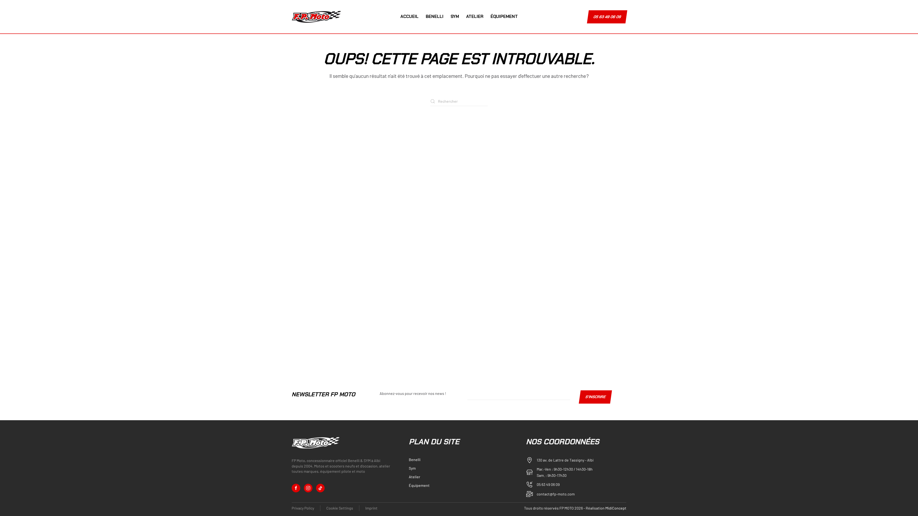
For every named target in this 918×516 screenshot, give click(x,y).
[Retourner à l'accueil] (317, 17)
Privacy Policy (303, 508)
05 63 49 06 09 (607, 16)
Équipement (504, 16)
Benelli (434, 16)
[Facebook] (296, 488)
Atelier (474, 16)
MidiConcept (615, 508)
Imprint (371, 508)
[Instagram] (308, 488)
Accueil (409, 16)
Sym (455, 16)
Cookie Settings (339, 508)
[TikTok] (320, 488)
